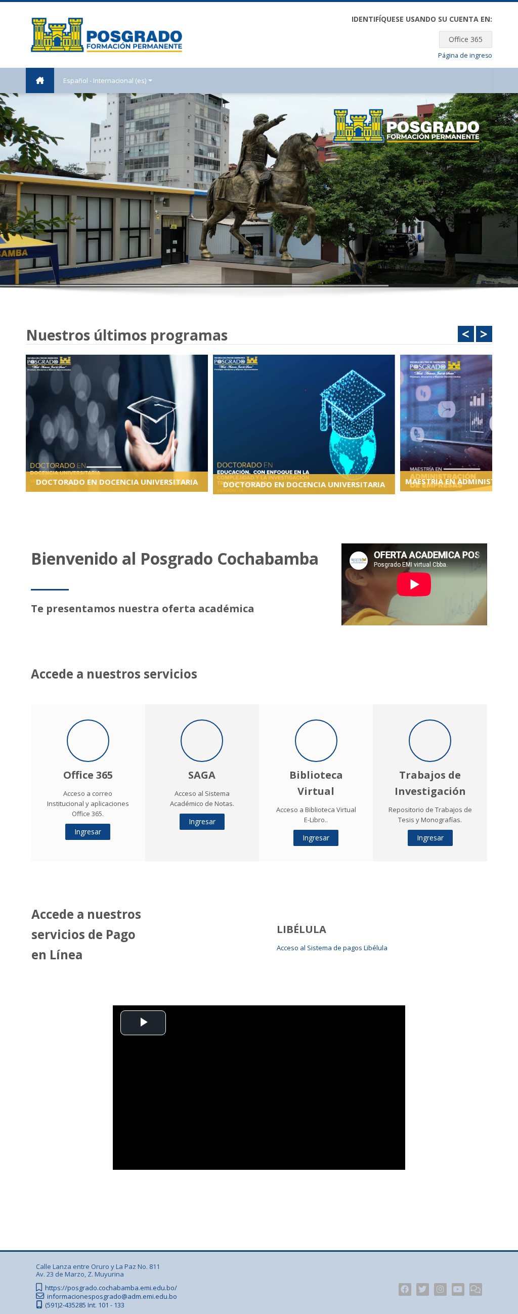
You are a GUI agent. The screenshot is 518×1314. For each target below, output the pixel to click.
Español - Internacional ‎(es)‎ (104, 80)
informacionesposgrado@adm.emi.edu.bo (112, 1296)
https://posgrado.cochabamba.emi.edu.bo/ (111, 1288)
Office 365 (466, 39)
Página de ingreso (465, 55)
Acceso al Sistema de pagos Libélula (332, 947)
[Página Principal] (106, 33)
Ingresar (87, 831)
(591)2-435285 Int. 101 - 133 (84, 1305)
